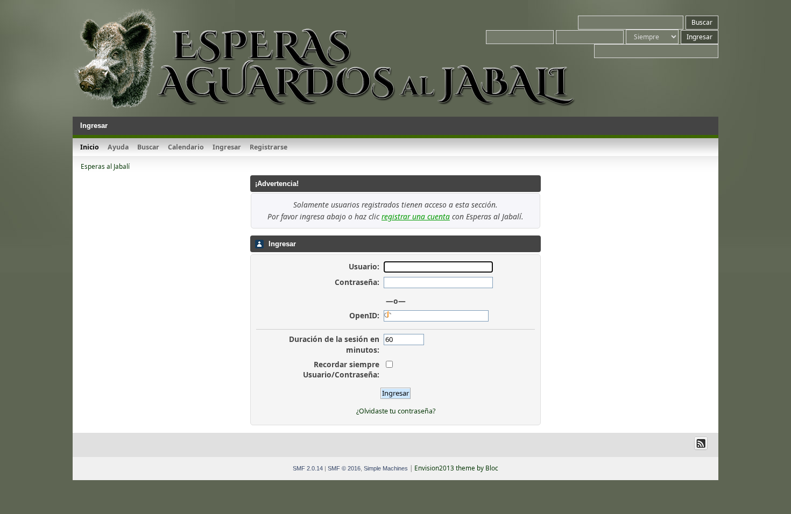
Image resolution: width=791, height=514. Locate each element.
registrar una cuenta (416, 216)
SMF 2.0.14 (308, 468)
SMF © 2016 (344, 468)
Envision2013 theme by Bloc (456, 468)
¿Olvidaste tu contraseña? (395, 411)
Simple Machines (386, 468)
